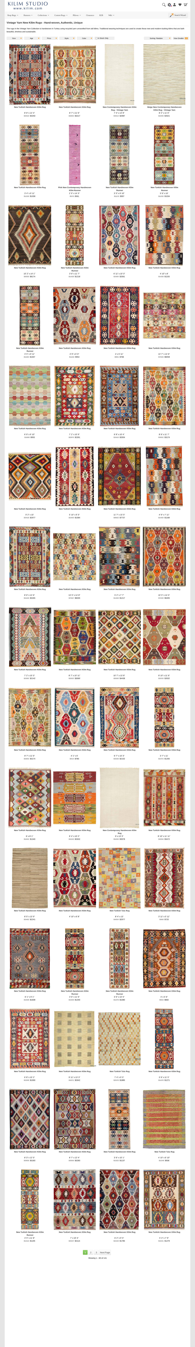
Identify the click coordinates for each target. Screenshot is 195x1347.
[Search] (163, 5)
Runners (28, 16)
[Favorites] (180, 5)
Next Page (105, 1252)
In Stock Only (102, 38)
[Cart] (186, 5)
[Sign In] (174, 5)
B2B (101, 15)
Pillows (77, 16)
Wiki (111, 16)
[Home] (28, 6)
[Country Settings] (169, 5)
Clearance (90, 15)
